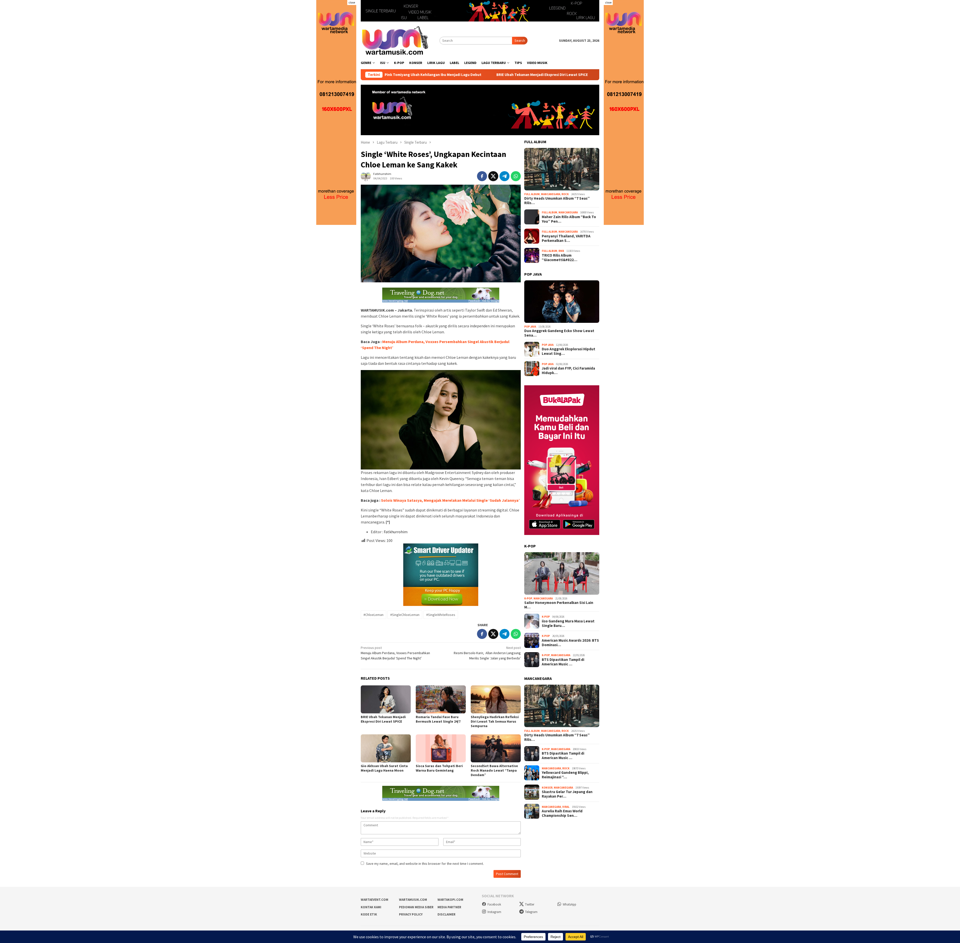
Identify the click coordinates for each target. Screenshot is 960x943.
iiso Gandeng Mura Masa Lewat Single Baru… (568, 623)
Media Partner (449, 907)
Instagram (494, 912)
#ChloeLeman (374, 614)
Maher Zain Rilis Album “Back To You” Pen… (569, 219)
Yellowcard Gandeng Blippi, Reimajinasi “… (565, 774)
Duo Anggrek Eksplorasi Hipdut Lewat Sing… (568, 351)
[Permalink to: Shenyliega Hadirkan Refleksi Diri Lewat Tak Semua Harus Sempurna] (496, 699)
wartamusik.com (413, 900)
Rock (565, 194)
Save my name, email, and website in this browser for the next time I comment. (425, 863)
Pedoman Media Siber (416, 907)
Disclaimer (447, 914)
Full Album (532, 194)
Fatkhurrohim (396, 531)
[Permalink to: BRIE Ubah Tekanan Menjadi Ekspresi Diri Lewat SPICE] (386, 699)
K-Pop (528, 598)
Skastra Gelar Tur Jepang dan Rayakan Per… (567, 794)
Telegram (531, 912)
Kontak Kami (371, 907)
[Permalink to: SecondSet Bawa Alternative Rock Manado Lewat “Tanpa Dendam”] (496, 748)
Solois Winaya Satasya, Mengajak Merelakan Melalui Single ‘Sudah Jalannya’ (450, 500)
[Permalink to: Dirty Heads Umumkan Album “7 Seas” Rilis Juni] (561, 169)
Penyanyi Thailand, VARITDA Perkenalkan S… (566, 238)
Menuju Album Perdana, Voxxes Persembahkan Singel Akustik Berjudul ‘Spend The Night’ (395, 652)
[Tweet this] (493, 176)
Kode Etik (369, 914)
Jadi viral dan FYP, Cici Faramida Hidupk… (568, 370)
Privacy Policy (410, 914)
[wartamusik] (395, 40)
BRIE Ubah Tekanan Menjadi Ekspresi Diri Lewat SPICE (478, 74)
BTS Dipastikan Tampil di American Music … (563, 661)
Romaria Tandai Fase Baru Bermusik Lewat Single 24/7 (584, 74)
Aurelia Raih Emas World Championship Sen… (562, 813)
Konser (547, 787)
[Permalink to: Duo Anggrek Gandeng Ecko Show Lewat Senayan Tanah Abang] (561, 301)
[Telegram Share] (505, 176)
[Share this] (482, 176)
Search (519, 40)
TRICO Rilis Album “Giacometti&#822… (559, 257)
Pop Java (530, 326)
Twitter (529, 904)
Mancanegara (550, 194)
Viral (566, 807)
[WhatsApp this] (516, 176)
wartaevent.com (374, 900)
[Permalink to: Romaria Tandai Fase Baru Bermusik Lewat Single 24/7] (441, 699)
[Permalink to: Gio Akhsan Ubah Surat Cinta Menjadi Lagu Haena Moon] (386, 748)
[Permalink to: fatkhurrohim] (366, 176)
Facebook (494, 904)
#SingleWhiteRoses (440, 614)
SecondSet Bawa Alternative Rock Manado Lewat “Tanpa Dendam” (494, 770)
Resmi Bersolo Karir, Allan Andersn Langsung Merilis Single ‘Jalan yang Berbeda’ (487, 652)
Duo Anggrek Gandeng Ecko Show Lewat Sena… (559, 333)
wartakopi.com (450, 900)
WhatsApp (569, 904)
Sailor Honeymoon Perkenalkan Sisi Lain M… (558, 604)
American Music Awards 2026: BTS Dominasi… (570, 642)
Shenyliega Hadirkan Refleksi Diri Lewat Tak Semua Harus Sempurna (495, 721)
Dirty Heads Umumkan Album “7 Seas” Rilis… (557, 200)
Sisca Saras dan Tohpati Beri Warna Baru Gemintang (439, 768)
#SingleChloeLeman (405, 614)
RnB (561, 251)
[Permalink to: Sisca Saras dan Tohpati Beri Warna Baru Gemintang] (441, 748)
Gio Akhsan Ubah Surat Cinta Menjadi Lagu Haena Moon (384, 768)
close (351, 2)
